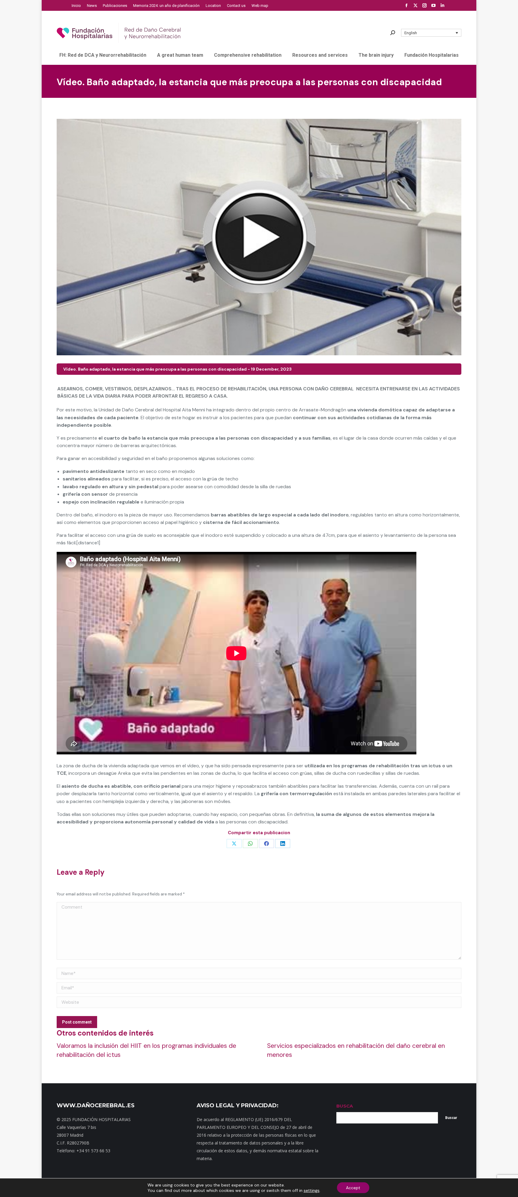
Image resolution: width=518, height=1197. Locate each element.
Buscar (451, 1118)
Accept (353, 1187)
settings (312, 1190)
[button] (431, 33)
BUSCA (344, 1106)
